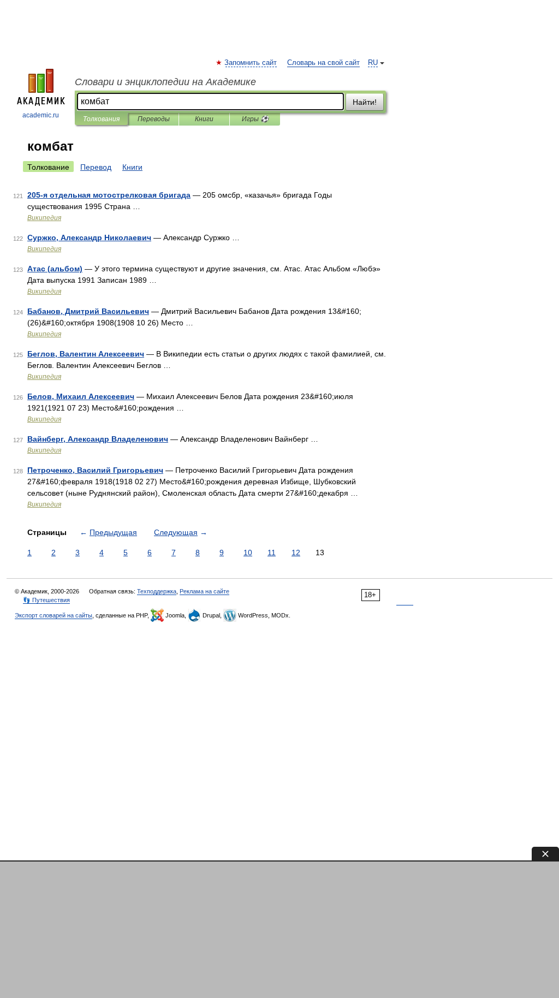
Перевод (95, 167)
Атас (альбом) (54, 268)
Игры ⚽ (255, 119)
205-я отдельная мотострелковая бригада (109, 195)
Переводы (154, 119)
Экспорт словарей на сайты (53, 615)
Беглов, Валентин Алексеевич (85, 353)
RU (373, 63)
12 (296, 552)
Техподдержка (156, 591)
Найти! (365, 102)
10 (247, 552)
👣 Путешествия (46, 600)
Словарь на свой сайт (323, 63)
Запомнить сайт (251, 63)
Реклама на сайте (204, 591)
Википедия (44, 218)
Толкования (101, 119)
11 (271, 552)
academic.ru (40, 115)
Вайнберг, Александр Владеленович (97, 439)
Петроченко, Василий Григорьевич (95, 470)
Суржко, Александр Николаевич (89, 237)
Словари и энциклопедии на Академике (165, 81)
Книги (204, 119)
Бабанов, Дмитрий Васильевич (88, 311)
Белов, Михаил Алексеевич (80, 396)
